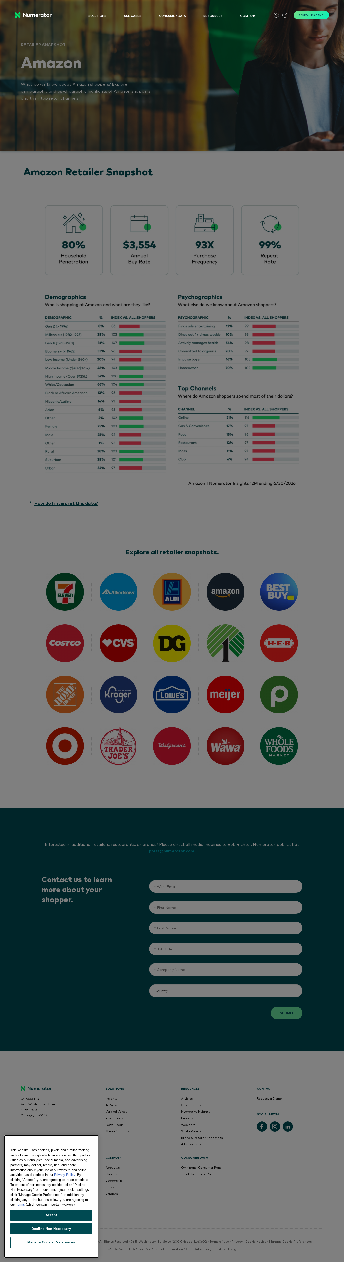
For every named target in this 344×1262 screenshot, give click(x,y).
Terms (20, 1204)
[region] (51, 1196)
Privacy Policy (64, 1175)
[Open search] (284, 15)
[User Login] (276, 15)
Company (248, 16)
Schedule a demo (311, 15)
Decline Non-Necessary (51, 1229)
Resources (213, 16)
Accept (51, 1215)
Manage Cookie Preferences (51, 1242)
